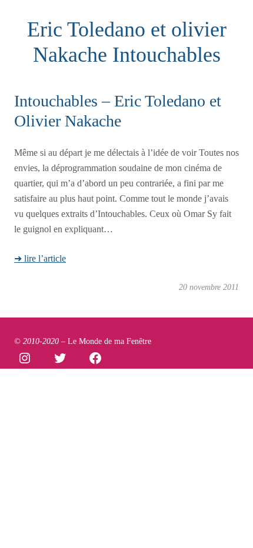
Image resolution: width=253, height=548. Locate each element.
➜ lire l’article (40, 258)
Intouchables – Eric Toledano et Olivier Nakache (117, 111)
